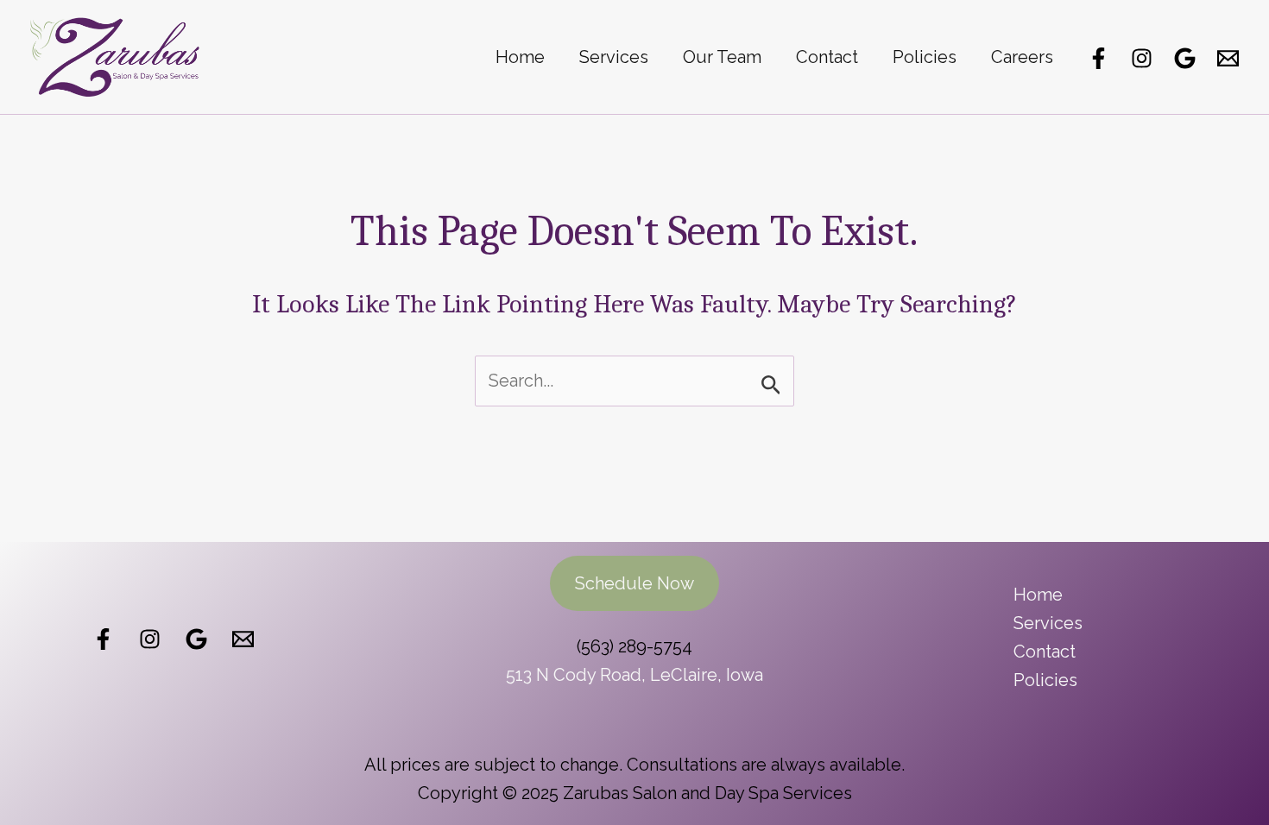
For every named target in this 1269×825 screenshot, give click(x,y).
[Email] (1228, 58)
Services (613, 57)
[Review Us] (196, 639)
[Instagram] (1141, 58)
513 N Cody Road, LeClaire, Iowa (634, 674)
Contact (827, 57)
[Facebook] (1098, 58)
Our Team (722, 57)
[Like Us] (103, 639)
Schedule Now (634, 583)
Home (520, 57)
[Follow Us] (149, 639)
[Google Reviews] (1185, 58)
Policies (924, 57)
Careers (1022, 57)
